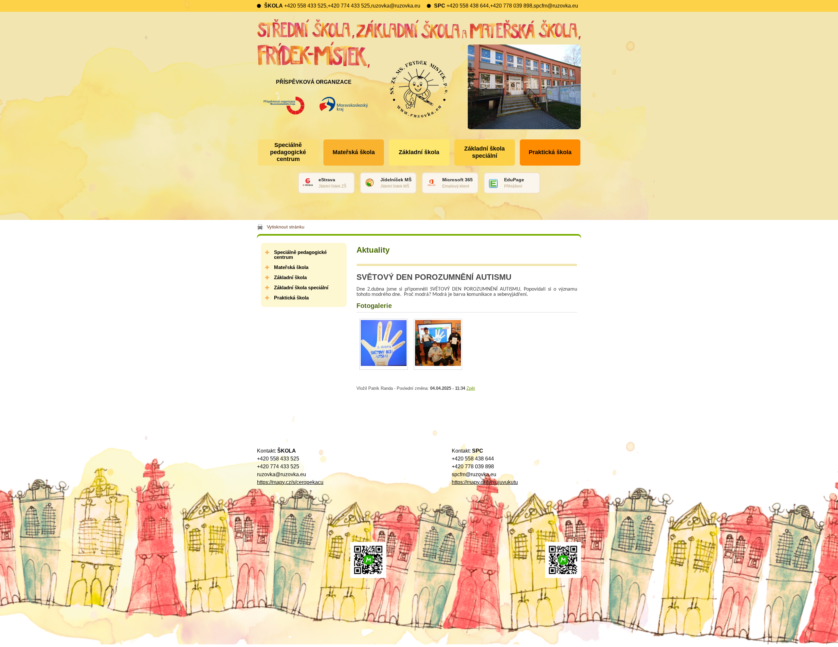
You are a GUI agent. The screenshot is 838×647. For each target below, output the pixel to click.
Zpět (470, 388)
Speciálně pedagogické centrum (300, 254)
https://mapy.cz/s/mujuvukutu (485, 482)
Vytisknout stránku (285, 226)
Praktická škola (291, 297)
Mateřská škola (291, 267)
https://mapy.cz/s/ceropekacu (290, 482)
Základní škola (290, 277)
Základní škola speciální (301, 287)
